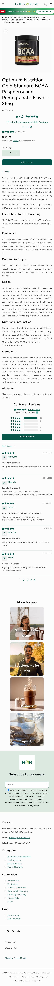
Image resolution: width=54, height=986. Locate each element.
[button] (45, 4)
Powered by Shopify (31, 973)
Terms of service (28, 977)
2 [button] (23, 580)
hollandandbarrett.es (16, 973)
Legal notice (37, 981)
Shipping (16, 140)
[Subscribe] (46, 785)
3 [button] (28, 580)
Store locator (11, 948)
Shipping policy (42, 977)
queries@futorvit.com (19, 837)
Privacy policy (14, 977)
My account (10, 942)
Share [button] (7, 171)
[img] (8, 453)
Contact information (22, 981)
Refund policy (47, 973)
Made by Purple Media (15, 958)
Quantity (6, 147)
